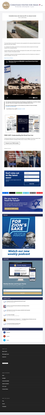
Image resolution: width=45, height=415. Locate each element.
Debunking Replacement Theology (16, 320)
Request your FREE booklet (12, 143)
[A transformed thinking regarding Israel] (4, 324)
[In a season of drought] (4, 315)
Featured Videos (5, 389)
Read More (12, 164)
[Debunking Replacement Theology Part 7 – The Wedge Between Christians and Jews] (4, 320)
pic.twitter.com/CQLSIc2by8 (11, 106)
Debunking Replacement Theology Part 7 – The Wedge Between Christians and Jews (21, 319)
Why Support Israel (5, 354)
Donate (3, 403)
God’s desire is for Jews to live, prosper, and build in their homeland (18, 310)
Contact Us (4, 356)
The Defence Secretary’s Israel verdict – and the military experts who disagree (21, 155)
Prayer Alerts (13, 315)
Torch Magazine (23, 320)
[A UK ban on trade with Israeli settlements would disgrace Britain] (4, 306)
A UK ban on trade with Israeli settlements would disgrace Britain (18, 305)
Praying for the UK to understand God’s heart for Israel (16, 301)
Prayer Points (13, 302)
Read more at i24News (8, 58)
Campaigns (4, 406)
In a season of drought (10, 314)
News (25, 17)
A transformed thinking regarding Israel (13, 323)
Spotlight (3, 378)
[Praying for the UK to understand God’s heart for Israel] (4, 302)
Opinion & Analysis (5, 383)
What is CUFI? (4, 351)
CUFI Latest (4, 386)
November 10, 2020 (21, 108)
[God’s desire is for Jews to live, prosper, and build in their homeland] (4, 311)
